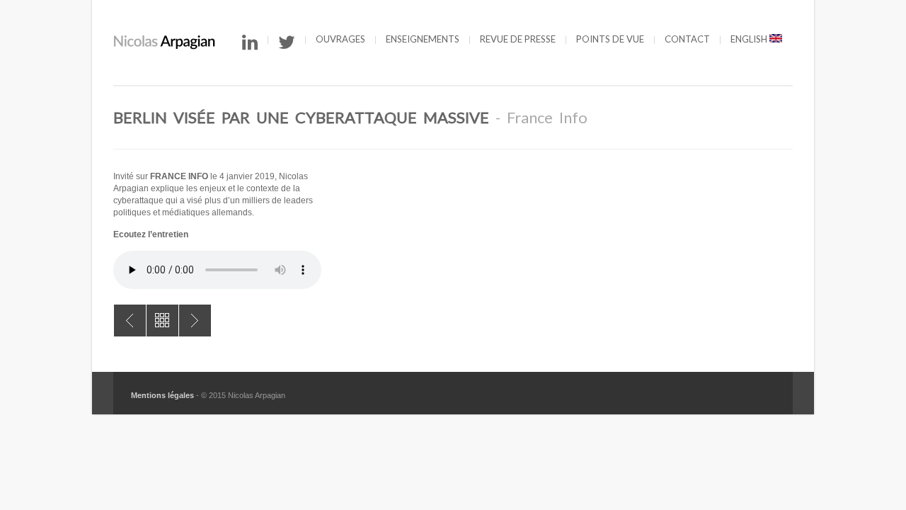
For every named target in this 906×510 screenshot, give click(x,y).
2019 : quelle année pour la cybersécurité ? (195, 320)
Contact (687, 39)
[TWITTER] (287, 42)
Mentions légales (162, 395)
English (749, 39)
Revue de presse (518, 39)
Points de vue (610, 39)
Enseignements (422, 39)
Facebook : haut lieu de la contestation (130, 320)
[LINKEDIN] (249, 42)
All (162, 320)
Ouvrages (340, 39)
